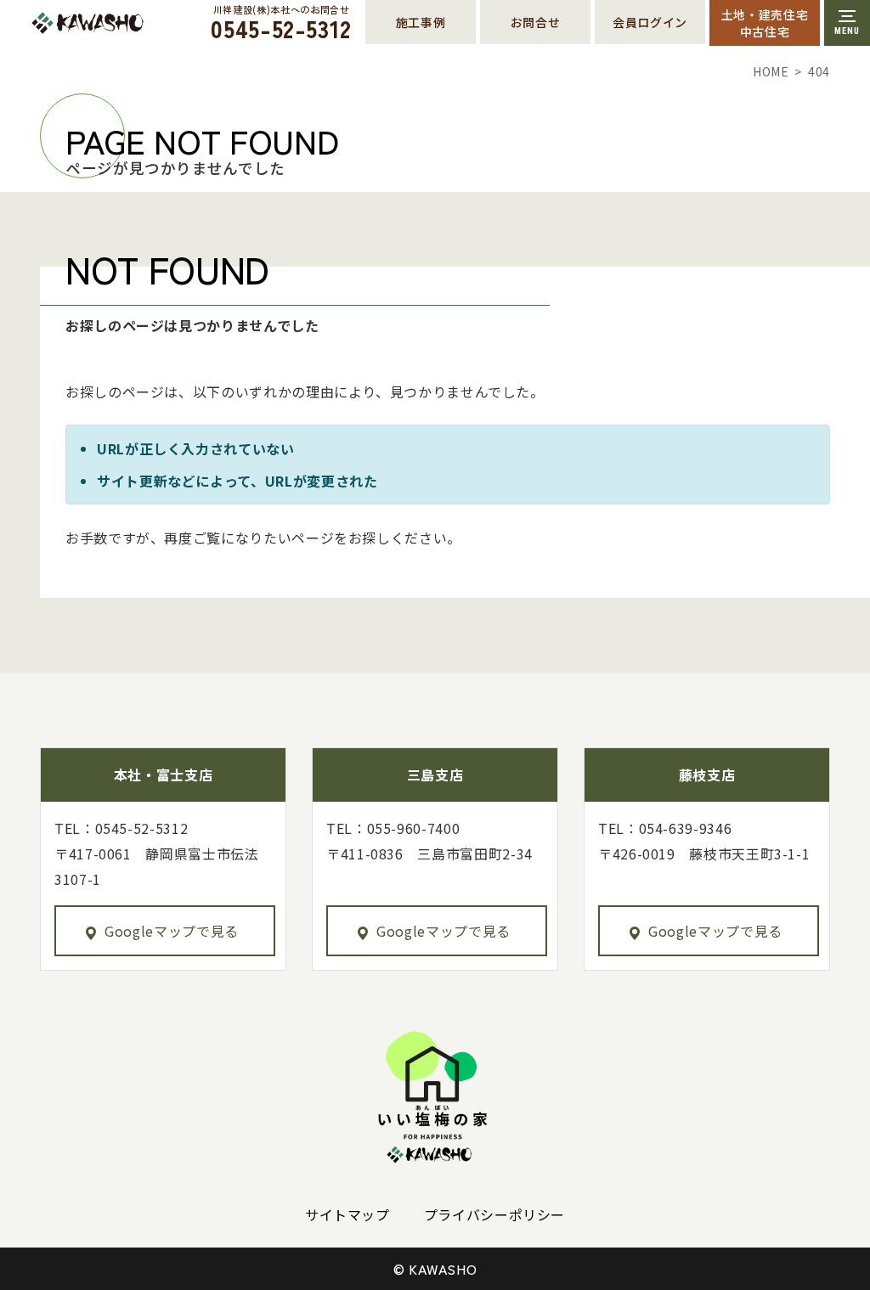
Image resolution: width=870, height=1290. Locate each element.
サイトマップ (347, 1214)
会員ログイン (650, 22)
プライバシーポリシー (494, 1214)
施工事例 (421, 22)
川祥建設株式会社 (125, 23)
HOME (771, 71)
